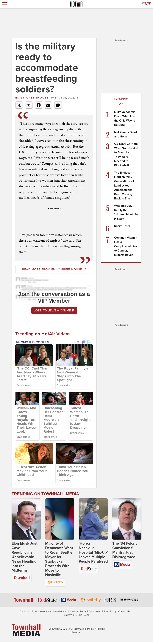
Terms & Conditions (90, 611)
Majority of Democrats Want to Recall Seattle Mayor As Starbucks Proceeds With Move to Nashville (59, 559)
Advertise (73, 611)
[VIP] (146, 4)
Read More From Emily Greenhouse (52, 269)
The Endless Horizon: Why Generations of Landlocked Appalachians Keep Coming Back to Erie (124, 185)
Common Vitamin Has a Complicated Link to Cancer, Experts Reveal (125, 246)
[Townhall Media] (26, 630)
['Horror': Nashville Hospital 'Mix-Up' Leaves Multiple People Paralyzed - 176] (93, 519)
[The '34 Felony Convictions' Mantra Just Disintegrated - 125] (126, 519)
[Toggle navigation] (4, 4)
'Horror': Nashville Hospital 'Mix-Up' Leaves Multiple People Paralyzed (93, 552)
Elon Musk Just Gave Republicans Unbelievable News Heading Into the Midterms (25, 557)
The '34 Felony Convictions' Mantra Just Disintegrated (124, 550)
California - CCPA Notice (76, 615)
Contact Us (124, 611)
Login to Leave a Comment (54, 310)
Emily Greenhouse (32, 97)
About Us (24, 611)
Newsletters (59, 611)
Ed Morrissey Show (41, 611)
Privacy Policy (109, 611)
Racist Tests (122, 226)
